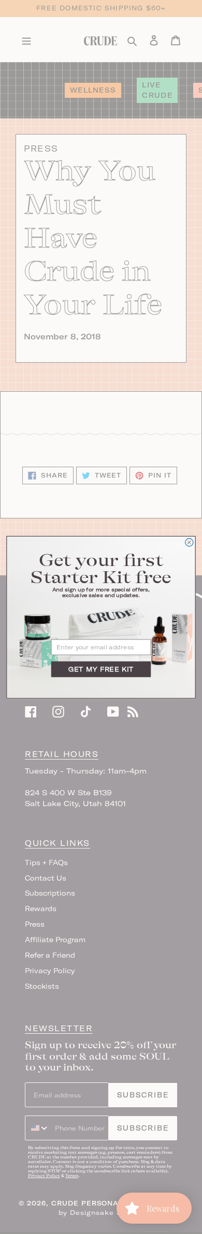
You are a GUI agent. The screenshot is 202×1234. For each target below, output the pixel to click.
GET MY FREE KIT (101, 669)
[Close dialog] (189, 542)
